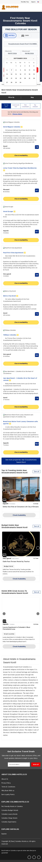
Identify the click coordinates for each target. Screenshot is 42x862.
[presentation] (4, 490)
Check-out (26, 51)
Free (25, 106)
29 (16, 82)
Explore (4, 834)
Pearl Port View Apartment (13, 253)
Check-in (8, 51)
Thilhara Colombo (10, 335)
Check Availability (21, 155)
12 (34, 70)
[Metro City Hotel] (21, 291)
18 (29, 74)
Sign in (33, 2)
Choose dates (17, 114)
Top (35, 106)
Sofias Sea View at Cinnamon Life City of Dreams (21, 507)
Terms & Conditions (8, 787)
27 (7, 82)
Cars (27, 35)
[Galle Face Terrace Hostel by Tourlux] (21, 544)
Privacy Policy (6, 783)
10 (25, 70)
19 (34, 74)
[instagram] (38, 857)
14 (11, 74)
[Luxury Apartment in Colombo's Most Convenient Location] (21, 609)
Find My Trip (25, 2)
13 (7, 74)
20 (7, 78)
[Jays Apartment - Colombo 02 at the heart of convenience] (21, 373)
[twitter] (34, 857)
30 (20, 82)
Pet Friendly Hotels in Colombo (12, 806)
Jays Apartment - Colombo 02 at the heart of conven (20, 379)
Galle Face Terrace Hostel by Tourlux (16, 561)
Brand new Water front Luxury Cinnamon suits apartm (20, 423)
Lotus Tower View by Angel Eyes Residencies (20, 168)
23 (20, 78)
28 (11, 82)
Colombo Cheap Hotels (9, 818)
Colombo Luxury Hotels (9, 814)
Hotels (12, 35)
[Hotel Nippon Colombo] (21, 122)
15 (16, 74)
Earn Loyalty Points (8, 794)
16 (20, 74)
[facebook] (29, 857)
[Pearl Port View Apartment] (21, 248)
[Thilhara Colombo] (21, 330)
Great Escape (8, 212)
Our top (6, 106)
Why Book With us (8, 790)
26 (34, 78)
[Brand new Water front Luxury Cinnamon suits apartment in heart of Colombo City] (21, 416)
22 (16, 78)
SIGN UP (36, 764)
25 (29, 78)
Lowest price (15, 106)
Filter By (11, 97)
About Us (5, 779)
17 (25, 74)
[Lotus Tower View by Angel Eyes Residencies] (21, 163)
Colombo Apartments (9, 822)
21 (11, 78)
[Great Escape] (21, 207)
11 (29, 70)
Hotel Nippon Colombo (12, 127)
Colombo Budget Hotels (10, 810)
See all (36, 471)
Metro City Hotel (9, 296)
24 (25, 78)
